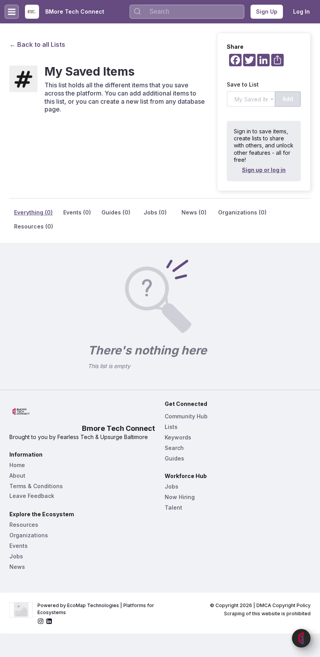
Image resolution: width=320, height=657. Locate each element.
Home (17, 465)
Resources (23, 524)
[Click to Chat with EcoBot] (301, 638)
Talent (173, 507)
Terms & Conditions (36, 486)
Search (174, 447)
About (17, 475)
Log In (301, 11)
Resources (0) (33, 226)
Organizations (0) (242, 212)
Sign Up (266, 11)
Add (288, 99)
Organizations (28, 535)
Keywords (178, 437)
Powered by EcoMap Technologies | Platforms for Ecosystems (96, 608)
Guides (174, 458)
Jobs (16, 556)
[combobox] (187, 12)
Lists (171, 426)
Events (18, 545)
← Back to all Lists (37, 44)
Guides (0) (115, 212)
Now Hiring (180, 497)
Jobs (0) (155, 212)
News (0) (193, 212)
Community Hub (186, 416)
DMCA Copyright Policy (283, 605)
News (17, 566)
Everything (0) (33, 212)
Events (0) (77, 212)
